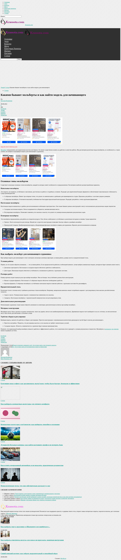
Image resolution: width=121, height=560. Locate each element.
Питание (7, 11)
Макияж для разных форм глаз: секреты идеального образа (38, 500)
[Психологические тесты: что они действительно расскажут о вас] (10, 481)
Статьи (6, 13)
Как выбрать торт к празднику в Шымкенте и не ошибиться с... (25, 527)
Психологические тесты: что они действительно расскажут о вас (25, 486)
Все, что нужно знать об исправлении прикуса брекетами (29, 347)
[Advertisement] (60, 73)
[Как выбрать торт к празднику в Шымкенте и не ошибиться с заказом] (5, 523)
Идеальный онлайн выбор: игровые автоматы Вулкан (30, 495)
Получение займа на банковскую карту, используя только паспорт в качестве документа (47, 498)
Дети (5, 4)
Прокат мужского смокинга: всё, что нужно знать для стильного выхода (34, 345)
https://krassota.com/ (6, 359)
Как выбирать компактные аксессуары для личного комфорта (25, 404)
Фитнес (6, 10)
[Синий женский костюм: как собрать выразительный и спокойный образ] (5, 550)
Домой (3, 87)
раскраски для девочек (112, 329)
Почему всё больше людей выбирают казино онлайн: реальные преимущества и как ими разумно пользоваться (48, 497)
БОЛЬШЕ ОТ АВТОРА (23, 363)
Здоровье (7, 2)
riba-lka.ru (63, 558)
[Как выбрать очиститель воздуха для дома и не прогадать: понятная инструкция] (5, 536)
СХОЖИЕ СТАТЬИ (8, 363)
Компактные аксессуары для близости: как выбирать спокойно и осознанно (30, 424)
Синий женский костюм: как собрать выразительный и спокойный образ (29, 553)
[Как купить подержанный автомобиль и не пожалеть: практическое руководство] (10, 460)
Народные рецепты (10, 8)
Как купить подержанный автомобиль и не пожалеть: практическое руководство (32, 465)
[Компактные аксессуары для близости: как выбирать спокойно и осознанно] (10, 419)
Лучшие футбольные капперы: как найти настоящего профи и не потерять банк (32, 445)
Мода (6, 7)
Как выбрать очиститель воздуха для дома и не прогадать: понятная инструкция (32, 540)
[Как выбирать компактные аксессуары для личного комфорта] (10, 399)
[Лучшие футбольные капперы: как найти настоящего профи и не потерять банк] (10, 440)
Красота (6, 5)
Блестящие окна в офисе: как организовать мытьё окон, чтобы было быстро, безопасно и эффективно (40, 383)
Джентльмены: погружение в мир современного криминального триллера (37, 493)
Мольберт (4, 150)
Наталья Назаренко (6, 101)
